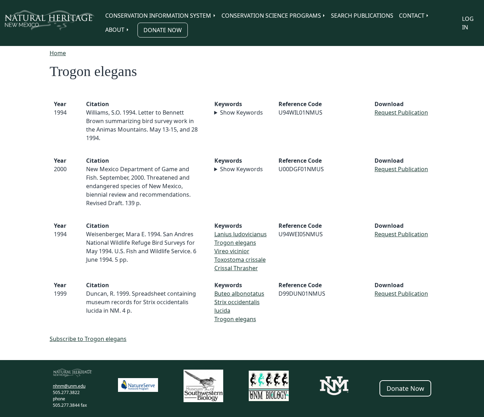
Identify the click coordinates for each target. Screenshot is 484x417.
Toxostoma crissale (240, 259)
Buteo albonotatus (239, 293)
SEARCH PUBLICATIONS (362, 15)
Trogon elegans (235, 243)
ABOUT (114, 30)
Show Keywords (241, 112)
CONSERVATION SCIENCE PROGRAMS (271, 15)
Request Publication (401, 112)
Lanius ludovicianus (240, 234)
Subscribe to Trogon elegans (88, 339)
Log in (468, 23)
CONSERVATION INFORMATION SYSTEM (158, 15)
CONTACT (411, 15)
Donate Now (162, 30)
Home (58, 53)
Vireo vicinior (231, 251)
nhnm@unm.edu (69, 386)
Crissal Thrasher (236, 268)
